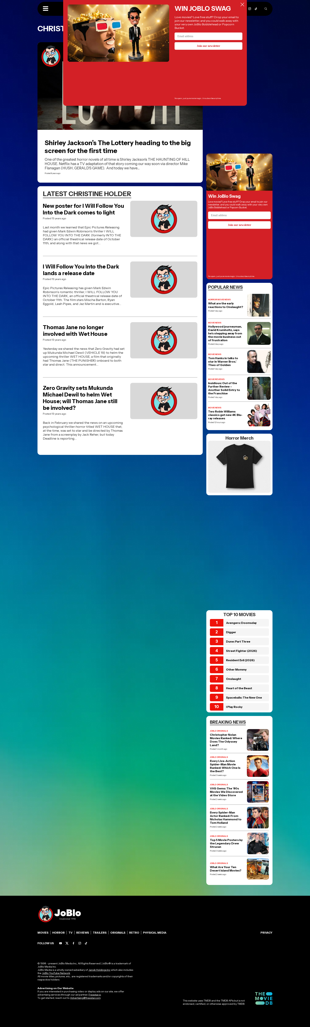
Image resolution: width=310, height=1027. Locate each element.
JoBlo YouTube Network (56, 973)
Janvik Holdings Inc (99, 970)
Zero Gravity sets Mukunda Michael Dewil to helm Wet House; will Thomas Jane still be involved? (80, 398)
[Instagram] (249, 8)
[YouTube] (60, 943)
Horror (58, 932)
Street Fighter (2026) (241, 651)
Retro (134, 932)
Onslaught (233, 679)
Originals (117, 932)
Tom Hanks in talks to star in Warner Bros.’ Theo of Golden (223, 361)
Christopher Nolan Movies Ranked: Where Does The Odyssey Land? (226, 740)
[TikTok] (256, 8)
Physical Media (154, 932)
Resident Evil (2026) (240, 660)
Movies (42, 932)
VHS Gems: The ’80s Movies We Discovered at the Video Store (226, 792)
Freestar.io (95, 994)
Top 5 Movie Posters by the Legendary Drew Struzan (226, 843)
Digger (231, 632)
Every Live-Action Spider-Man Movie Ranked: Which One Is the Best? (225, 766)
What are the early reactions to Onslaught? (225, 305)
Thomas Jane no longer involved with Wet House (75, 330)
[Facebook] (73, 943)
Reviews (82, 932)
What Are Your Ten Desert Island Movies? (225, 868)
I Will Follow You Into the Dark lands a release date (81, 270)
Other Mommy (236, 669)
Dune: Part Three (238, 641)
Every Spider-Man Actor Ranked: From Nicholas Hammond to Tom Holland (225, 818)
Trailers (100, 932)
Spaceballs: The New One (244, 697)
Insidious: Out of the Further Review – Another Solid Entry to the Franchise (224, 388)
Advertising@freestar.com (85, 998)
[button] (45, 8)
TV (70, 932)
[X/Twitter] (67, 943)
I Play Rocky (234, 707)
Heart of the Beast (239, 688)
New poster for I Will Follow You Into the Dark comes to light (83, 209)
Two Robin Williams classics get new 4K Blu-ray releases (225, 415)
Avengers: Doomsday (241, 623)
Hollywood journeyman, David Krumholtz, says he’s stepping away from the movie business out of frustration (225, 333)
